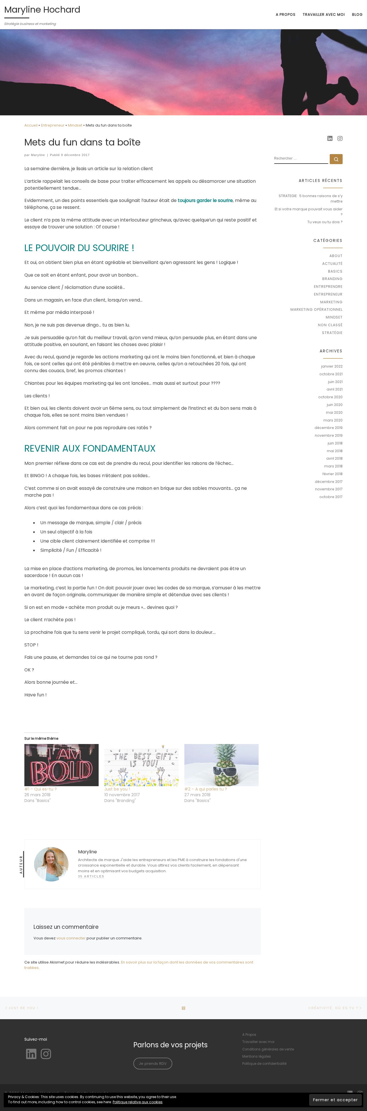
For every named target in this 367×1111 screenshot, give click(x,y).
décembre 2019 (329, 427)
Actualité (332, 263)
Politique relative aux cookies (138, 1102)
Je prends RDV (153, 1063)
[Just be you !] (141, 765)
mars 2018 (333, 466)
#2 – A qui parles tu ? (205, 789)
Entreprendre (328, 286)
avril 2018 (334, 458)
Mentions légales (256, 1056)
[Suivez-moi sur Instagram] (340, 138)
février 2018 (333, 473)
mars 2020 (333, 420)
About (336, 255)
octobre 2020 (330, 397)
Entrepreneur (53, 125)
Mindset (75, 125)
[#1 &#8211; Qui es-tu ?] (61, 765)
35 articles (91, 876)
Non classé (330, 325)
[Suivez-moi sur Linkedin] (330, 138)
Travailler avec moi (258, 1042)
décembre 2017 (329, 481)
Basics (335, 271)
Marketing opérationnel (316, 309)
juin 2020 (335, 404)
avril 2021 (335, 389)
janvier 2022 (332, 366)
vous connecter (71, 938)
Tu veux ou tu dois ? (325, 222)
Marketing (331, 302)
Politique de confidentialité (264, 1063)
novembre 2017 (329, 489)
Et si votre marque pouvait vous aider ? (309, 212)
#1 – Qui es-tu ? (40, 789)
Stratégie (332, 332)
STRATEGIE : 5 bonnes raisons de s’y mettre (311, 198)
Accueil (31, 125)
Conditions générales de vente (268, 1049)
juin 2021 (335, 381)
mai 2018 (335, 450)
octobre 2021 (331, 374)
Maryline (38, 155)
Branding (332, 278)
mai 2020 (334, 412)
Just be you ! (117, 789)
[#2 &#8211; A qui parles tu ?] (221, 765)
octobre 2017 (331, 496)
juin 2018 (335, 443)
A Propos (249, 1034)
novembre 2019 (329, 435)
